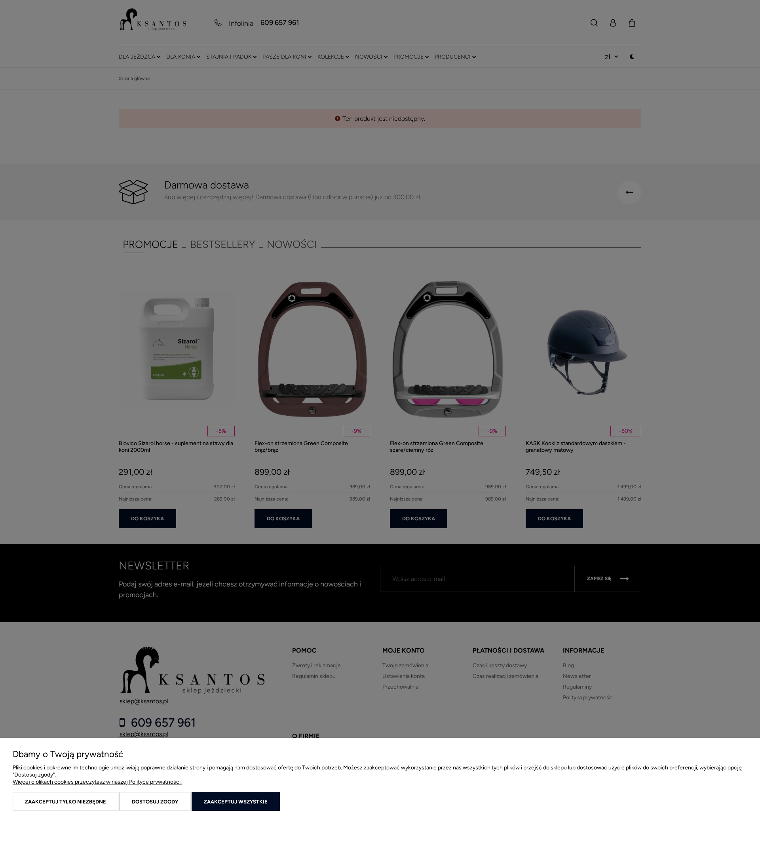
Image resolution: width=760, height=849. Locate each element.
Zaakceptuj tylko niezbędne (65, 802)
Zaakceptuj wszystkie (236, 802)
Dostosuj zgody (155, 802)
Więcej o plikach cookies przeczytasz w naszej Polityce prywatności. (97, 782)
